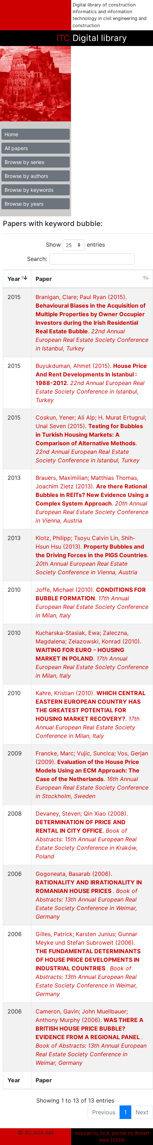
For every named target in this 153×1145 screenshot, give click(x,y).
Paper (44, 278)
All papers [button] (16, 148)
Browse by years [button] (24, 204)
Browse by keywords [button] (29, 190)
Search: (37, 258)
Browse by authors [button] (26, 176)
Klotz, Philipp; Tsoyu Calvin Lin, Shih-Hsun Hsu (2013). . (92, 555)
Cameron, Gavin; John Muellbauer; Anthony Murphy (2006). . (91, 1037)
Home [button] (11, 134)
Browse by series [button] (24, 162)
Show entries (75, 244)
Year (13, 278)
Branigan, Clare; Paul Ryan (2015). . (92, 322)
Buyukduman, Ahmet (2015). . (91, 383)
